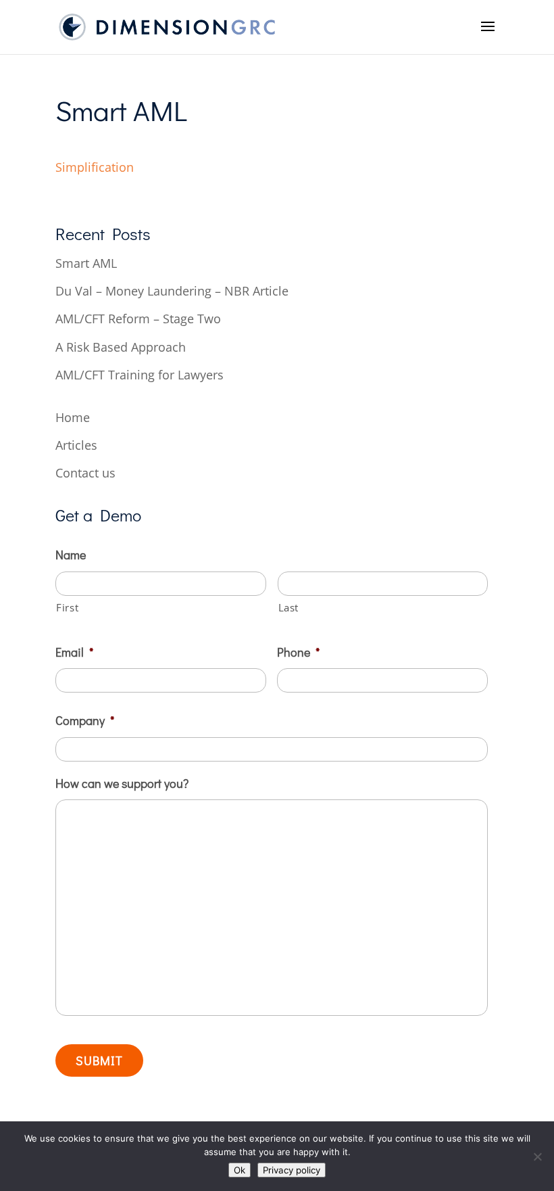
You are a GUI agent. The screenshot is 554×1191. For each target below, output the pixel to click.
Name (70, 555)
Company (84, 720)
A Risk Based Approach (120, 347)
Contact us (85, 473)
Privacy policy (291, 1170)
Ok (239, 1170)
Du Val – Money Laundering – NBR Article (171, 291)
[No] (537, 1156)
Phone (298, 652)
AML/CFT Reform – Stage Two (138, 318)
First (67, 607)
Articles (76, 445)
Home (72, 417)
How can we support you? (121, 783)
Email (74, 652)
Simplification (94, 167)
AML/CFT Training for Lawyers (139, 375)
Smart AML (86, 263)
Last (288, 607)
